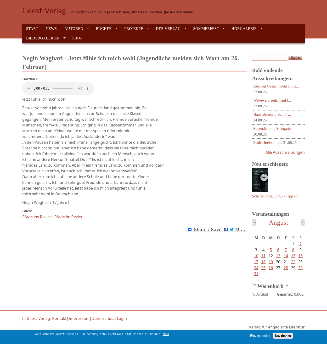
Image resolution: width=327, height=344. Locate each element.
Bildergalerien (41, 38)
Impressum (79, 318)
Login (122, 318)
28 (286, 267)
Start (32, 29)
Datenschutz (103, 318)
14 (286, 255)
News (51, 29)
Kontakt (59, 318)
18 (263, 261)
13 (278, 255)
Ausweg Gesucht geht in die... (276, 86)
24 (256, 267)
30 (300, 267)
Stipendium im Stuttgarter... (273, 128)
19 (271, 261)
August (278, 222)
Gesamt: (285, 294)
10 (256, 255)
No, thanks (283, 336)
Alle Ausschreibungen (285, 152)
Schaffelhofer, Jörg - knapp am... (276, 196)
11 (263, 255)
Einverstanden (260, 336)
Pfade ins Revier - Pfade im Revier (52, 216)
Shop (77, 38)
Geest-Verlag (44, 11)
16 (300, 255)
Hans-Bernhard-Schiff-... (272, 114)
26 (271, 267)
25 (263, 267)
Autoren (72, 29)
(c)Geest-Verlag (36, 318)
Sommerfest (204, 29)
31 (256, 273)
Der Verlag (166, 29)
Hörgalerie (242, 29)
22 (293, 261)
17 (256, 261)
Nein (166, 334)
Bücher (102, 29)
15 (293, 255)
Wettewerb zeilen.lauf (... (272, 100)
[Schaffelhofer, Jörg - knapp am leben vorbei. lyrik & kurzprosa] (260, 190)
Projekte (131, 29)
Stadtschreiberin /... (267, 143)
